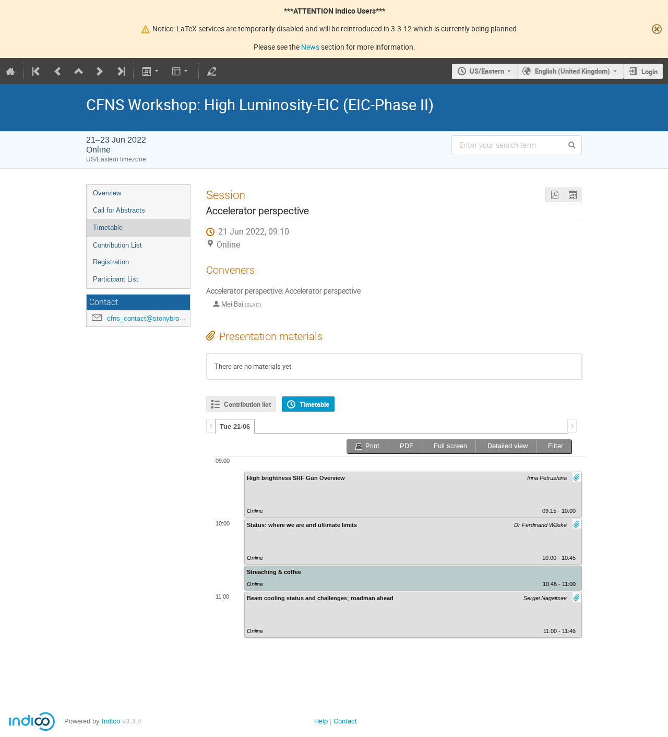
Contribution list (247, 404)
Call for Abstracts (119, 210)
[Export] (151, 71)
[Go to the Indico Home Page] (10, 71)
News (310, 47)
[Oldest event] (37, 71)
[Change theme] (181, 71)
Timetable (108, 227)
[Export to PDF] (554, 195)
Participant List (115, 279)
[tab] (235, 426)
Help (321, 721)
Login (649, 71)
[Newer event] (99, 71)
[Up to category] (78, 71)
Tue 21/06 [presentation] (235, 426)
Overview (107, 193)
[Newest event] (120, 71)
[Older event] (57, 71)
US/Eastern (487, 71)
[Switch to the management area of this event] (211, 71)
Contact (345, 721)
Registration (111, 262)
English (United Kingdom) (572, 71)
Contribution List (117, 245)
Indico (111, 721)
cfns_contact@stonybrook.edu (153, 318)
